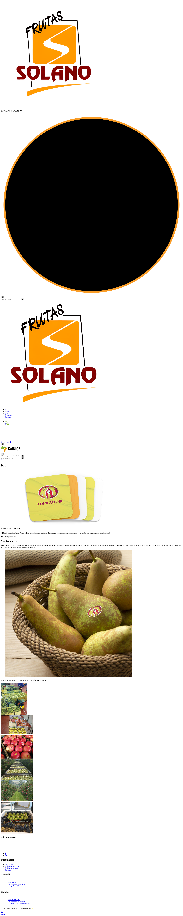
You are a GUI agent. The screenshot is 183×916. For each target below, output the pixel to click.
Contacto (8, 417)
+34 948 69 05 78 (14, 882)
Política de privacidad (12, 866)
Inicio (7, 409)
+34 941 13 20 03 (14, 900)
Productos (8, 415)
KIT (6, 413)
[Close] (2, 454)
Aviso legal (9, 864)
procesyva (36, 909)
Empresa (8, 411)
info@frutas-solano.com (17, 884)
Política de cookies (11, 868)
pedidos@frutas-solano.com (20, 886)
